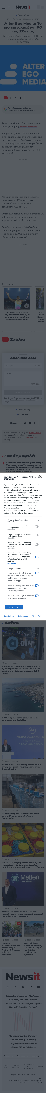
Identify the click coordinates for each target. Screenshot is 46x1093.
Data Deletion (9, 616)
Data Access (23, 616)
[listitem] (23, 521)
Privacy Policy (37, 616)
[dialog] (23, 546)
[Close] (41, 477)
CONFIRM (14, 607)
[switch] (37, 526)
